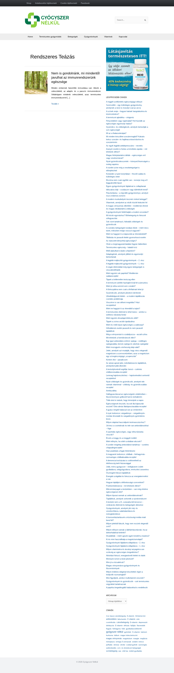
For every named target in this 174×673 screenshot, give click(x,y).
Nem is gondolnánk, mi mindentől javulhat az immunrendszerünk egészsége (75, 77)
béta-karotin (122, 619)
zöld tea (125, 651)
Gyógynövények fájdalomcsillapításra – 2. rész (125, 543)
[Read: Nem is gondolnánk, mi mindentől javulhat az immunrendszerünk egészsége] (42, 82)
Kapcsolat (123, 37)
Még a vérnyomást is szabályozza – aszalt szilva (126, 334)
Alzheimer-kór (140, 616)
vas (119, 651)
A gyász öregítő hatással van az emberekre (124, 410)
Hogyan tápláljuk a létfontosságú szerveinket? (125, 482)
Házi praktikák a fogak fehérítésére (120, 451)
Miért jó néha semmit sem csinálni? (121, 286)
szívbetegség (111, 651)
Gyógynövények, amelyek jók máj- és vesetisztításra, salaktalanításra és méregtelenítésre (122, 511)
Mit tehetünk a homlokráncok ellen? (121, 338)
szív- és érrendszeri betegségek (129, 648)
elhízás (126, 626)
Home (30, 37)
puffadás (109, 645)
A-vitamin (130, 616)
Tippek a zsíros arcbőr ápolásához (120, 321)
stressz (116, 645)
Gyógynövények (91, 37)
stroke (122, 645)
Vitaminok (108, 37)
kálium (116, 635)
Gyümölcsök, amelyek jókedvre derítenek (123, 293)
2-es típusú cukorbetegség (116, 616)
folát (123, 629)
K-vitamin (136, 632)
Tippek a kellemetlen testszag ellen (120, 279)
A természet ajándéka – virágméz (120, 117)
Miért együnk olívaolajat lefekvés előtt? (122, 318)
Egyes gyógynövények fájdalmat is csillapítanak (126, 186)
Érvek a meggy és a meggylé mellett (121, 438)
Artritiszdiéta (111, 391)
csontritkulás (111, 622)
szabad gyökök (131, 645)
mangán (136, 638)
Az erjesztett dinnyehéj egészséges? (121, 241)
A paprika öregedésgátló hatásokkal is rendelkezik (127, 587)
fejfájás (133, 626)
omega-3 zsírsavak (123, 642)
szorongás (142, 645)
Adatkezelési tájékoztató (46, 3)
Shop (28, 3)
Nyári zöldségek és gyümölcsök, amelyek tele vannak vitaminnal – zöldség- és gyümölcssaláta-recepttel (126, 384)
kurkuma (109, 635)
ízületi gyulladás (135, 651)
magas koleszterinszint (128, 635)
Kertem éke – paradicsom (117, 360)
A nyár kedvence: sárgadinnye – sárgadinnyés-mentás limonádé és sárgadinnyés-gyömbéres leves (125, 416)
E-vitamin (119, 625)
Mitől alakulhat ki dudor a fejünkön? (120, 251)
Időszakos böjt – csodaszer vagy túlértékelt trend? (127, 190)
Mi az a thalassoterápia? (116, 133)
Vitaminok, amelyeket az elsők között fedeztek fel (126, 202)
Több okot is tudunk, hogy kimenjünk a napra (124, 400)
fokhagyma (116, 629)
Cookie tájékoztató (69, 3)
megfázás (143, 638)
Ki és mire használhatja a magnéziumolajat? (124, 539)
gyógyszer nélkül (114, 632)
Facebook (85, 3)
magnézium (127, 638)
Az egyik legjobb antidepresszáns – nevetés (124, 146)
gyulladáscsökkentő (134, 629)
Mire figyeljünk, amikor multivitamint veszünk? (125, 578)
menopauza (110, 642)
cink (137, 619)
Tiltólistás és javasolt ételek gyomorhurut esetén (126, 237)
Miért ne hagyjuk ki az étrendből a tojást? (123, 308)
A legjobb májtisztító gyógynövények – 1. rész (125, 264)
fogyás (108, 629)
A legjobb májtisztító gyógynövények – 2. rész (125, 260)
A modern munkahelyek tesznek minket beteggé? (126, 199)
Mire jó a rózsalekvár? (115, 562)
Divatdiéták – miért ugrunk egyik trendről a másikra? (127, 536)
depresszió (143, 622)
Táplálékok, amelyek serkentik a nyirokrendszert (126, 499)
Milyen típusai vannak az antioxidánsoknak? (124, 495)
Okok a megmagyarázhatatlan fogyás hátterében (126, 244)
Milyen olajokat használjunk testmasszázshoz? (125, 422)
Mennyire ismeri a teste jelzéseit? (120, 559)
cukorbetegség (123, 622)
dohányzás (110, 626)
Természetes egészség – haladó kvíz (121, 247)
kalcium (144, 632)
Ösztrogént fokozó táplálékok (118, 473)
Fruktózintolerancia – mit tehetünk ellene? (123, 486)
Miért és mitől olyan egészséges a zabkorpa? (125, 325)
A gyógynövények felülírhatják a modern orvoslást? (127, 212)
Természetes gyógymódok (50, 37)
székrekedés (111, 648)
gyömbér (127, 632)
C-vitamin (131, 619)
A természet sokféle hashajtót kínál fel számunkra (127, 283)
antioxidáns (111, 619)
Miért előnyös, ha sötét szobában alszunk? (124, 441)
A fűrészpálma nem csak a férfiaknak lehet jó (124, 289)
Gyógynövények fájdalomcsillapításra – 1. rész (125, 546)
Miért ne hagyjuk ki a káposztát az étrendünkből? (126, 234)
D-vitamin (134, 622)
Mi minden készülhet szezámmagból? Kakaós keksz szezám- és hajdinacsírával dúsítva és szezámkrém (125, 139)
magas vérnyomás (114, 638)
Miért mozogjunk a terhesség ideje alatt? (123, 347)
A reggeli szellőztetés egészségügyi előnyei (124, 102)
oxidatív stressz (138, 642)
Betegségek (73, 37)
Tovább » (55, 104)
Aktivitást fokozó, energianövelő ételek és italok (125, 555)
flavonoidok (141, 626)
